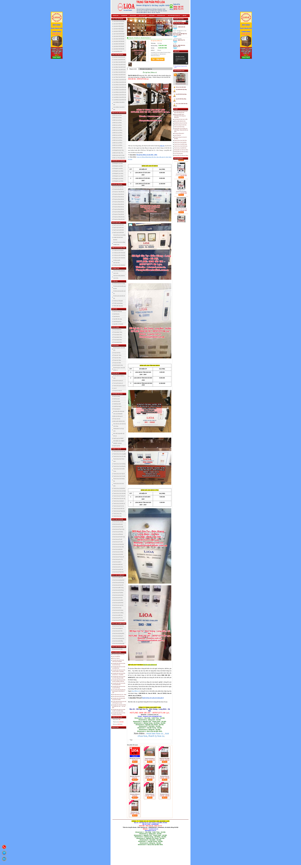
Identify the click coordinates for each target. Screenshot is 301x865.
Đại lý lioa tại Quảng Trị (118, 636)
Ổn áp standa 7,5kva (117, 332)
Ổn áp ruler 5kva (116, 352)
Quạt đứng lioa (116, 316)
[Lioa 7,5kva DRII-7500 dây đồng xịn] (181, 172)
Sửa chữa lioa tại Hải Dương (118, 696)
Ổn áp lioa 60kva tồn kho (118, 211)
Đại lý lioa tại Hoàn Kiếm (118, 546)
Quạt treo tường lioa (117, 311)
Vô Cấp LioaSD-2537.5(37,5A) (116, 261)
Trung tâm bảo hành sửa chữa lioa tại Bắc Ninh (118, 667)
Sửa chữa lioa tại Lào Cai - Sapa (119, 694)
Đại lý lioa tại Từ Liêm (118, 541)
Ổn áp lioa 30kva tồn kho (118, 204)
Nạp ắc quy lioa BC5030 (118, 232)
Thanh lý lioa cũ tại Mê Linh (119, 503)
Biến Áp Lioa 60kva (117, 127)
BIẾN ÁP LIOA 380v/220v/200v (119, 112)
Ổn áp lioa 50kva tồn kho (118, 209)
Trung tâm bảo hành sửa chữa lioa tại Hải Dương (118, 664)
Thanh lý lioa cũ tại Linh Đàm (119, 491)
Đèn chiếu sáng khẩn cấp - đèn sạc (119, 434)
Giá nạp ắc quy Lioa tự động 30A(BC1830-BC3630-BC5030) (119, 237)
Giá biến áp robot (117, 403)
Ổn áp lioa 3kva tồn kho (118, 186)
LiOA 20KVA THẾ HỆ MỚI (118, 41)
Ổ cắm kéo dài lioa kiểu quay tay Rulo (119, 287)
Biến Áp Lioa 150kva (117, 132)
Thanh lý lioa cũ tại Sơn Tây (119, 498)
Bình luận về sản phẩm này (146, 69)
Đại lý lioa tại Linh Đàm (118, 551)
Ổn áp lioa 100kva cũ (134, 794)
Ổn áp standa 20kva (117, 339)
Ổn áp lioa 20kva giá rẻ (179, 133)
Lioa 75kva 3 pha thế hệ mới (119, 77)
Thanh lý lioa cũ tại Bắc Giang (180, 144)
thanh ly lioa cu (156, 736)
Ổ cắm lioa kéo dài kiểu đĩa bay (119, 297)
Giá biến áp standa (117, 406)
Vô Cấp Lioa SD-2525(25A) (119, 257)
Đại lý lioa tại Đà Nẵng (118, 641)
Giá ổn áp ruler (116, 398)
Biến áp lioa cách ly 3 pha (118, 155)
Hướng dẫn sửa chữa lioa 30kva (181, 151)
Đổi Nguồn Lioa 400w (118, 166)
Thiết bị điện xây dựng (118, 305)
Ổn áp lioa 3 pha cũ (117, 390)
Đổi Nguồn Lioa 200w (118, 163)
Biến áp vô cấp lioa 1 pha (118, 247)
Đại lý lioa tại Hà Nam (118, 597)
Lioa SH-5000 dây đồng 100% (181, 161)
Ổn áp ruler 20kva (117, 362)
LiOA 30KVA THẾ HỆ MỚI (118, 46)
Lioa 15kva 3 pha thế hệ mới (119, 64)
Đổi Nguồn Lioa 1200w (118, 173)
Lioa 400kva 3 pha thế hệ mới (119, 92)
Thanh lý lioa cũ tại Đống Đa (119, 466)
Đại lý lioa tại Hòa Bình (118, 600)
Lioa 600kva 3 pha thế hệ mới (119, 97)
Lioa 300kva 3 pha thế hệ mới (119, 89)
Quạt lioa (114, 309)
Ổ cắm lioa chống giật (118, 300)
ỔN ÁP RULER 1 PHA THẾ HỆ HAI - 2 (119, 369)
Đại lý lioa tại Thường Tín (118, 556)
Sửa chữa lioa (142, 15)
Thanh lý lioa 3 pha (117, 516)
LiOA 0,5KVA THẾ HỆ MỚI (118, 21)
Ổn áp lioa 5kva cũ (150, 776)
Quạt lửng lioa (116, 314)
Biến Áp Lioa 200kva (117, 135)
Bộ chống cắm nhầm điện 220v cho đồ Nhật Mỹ (118, 412)
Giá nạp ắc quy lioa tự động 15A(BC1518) (119, 243)
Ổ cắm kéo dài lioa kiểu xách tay (119, 292)
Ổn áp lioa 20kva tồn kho (118, 199)
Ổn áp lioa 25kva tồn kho (118, 201)
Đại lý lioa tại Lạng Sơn (118, 605)
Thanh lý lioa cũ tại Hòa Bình (180, 142)
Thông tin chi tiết (133, 69)
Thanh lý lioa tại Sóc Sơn (118, 506)
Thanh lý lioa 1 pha (117, 513)
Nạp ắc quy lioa (116, 222)
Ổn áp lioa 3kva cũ (135, 812)
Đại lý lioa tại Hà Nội (117, 519)
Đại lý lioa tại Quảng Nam (118, 638)
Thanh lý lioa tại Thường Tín (119, 496)
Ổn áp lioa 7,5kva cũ (164, 794)
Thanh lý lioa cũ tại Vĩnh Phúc (180, 140)
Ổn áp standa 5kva (117, 329)
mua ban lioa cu (154, 733)
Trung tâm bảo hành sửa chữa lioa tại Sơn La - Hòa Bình (118, 674)
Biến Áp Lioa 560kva (117, 145)
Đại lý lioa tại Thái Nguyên (119, 620)
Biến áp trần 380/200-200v (119, 421)
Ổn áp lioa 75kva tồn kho (118, 214)
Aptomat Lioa (115, 268)
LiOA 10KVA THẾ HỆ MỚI (118, 36)
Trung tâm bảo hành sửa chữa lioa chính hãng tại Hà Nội (118, 677)
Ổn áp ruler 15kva (117, 360)
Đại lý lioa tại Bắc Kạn (118, 615)
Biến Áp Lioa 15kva (117, 117)
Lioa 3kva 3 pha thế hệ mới (119, 57)
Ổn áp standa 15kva (117, 337)
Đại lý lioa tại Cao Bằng (118, 612)
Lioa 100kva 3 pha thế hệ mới (119, 79)
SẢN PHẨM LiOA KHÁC (117, 393)
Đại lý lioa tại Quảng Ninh (118, 580)
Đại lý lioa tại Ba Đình (118, 549)
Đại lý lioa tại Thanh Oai (118, 572)
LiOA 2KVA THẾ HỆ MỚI (118, 26)
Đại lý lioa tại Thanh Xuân (118, 529)
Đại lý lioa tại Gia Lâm (118, 524)
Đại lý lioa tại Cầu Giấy (118, 526)
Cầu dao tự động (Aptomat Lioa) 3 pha (119, 277)
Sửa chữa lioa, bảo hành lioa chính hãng (119, 425)
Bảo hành (151, 15)
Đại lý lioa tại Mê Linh (118, 564)
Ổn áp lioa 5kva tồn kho (118, 189)
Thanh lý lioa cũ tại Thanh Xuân (118, 460)
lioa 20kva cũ (136, 691)
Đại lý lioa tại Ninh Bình (118, 602)
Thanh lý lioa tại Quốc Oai (118, 508)
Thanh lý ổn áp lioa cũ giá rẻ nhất (149, 758)
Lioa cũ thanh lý (177, 135)
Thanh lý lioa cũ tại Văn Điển (119, 493)
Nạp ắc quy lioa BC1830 (118, 225)
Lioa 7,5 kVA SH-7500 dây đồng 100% (181, 213)
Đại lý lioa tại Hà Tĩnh (117, 631)
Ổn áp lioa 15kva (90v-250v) (165, 758)
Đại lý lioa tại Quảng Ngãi (118, 643)
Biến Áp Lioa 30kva (117, 122)
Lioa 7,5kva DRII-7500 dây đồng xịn (181, 178)
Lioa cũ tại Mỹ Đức (116, 656)
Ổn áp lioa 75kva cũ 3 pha (135, 776)
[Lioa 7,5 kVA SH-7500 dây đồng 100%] (181, 207)
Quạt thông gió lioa (117, 321)
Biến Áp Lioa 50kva (117, 125)
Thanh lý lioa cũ (116, 449)
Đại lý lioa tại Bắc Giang (118, 587)
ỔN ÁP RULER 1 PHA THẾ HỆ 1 (119, 349)
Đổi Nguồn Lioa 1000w (118, 171)
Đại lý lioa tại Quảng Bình (118, 633)
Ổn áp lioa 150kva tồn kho (118, 219)
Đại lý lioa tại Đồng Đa (118, 534)
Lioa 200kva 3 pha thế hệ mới (119, 84)
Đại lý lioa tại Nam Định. (118, 595)
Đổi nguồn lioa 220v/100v (118, 161)
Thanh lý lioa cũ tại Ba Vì (118, 501)
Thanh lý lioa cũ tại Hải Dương (180, 146)
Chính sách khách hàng (179, 126)
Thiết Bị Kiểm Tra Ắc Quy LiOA (118, 430)
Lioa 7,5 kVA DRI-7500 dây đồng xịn (181, 195)
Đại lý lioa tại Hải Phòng (118, 590)
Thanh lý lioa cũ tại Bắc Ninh (180, 148)
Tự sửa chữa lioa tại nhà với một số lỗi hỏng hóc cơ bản (119, 702)
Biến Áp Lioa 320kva (117, 140)
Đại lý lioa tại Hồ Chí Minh (118, 646)
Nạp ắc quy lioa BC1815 (118, 227)
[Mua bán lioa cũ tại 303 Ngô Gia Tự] (135, 752)
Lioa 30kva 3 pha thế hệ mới (119, 69)
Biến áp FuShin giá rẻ (118, 416)
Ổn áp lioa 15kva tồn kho (118, 196)
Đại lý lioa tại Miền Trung (118, 623)
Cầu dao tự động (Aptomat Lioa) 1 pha (119, 272)
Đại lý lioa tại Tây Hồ (117, 539)
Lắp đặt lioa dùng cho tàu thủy (180, 123)
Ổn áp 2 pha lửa (116, 418)
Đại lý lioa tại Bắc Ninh (118, 577)
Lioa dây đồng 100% (117, 51)
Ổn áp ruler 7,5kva (117, 355)
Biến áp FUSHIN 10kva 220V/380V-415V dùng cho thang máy (180, 116)
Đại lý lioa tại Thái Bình (118, 592)
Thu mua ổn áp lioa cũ (118, 383)
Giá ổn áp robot (116, 396)
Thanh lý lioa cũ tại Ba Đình (119, 488)
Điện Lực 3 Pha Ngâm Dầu (119, 157)
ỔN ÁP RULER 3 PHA (118, 365)
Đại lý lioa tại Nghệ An (118, 628)
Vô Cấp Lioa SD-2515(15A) (119, 255)
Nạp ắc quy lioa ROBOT (118, 438)
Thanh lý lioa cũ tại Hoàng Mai (118, 480)
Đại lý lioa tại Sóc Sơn (118, 566)
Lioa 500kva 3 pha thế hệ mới (119, 94)
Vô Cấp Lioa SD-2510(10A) (119, 252)
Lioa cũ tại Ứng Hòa (178, 153)
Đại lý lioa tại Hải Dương (118, 582)
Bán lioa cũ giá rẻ (116, 658)
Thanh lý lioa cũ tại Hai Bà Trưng (118, 470)
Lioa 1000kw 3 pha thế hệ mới (118, 103)
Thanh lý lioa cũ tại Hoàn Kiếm (118, 485)
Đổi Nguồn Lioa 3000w (118, 181)
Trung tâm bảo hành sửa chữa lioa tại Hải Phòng (118, 687)
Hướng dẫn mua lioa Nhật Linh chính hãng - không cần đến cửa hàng (181, 130)
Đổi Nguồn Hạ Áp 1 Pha (118, 150)
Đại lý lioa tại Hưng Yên (118, 585)
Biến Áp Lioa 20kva (117, 120)
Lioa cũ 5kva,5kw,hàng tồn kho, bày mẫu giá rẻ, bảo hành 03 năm (119, 691)
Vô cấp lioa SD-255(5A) (118, 250)
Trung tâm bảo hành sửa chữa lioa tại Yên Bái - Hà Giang (118, 670)
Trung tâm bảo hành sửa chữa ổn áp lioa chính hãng (118, 713)
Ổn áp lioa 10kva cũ (164, 776)
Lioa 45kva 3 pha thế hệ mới (119, 72)
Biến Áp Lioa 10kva (117, 115)
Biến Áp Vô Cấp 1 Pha (118, 152)
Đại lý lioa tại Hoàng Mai (118, 544)
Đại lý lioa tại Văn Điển (118, 554)
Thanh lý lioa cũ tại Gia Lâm (119, 451)
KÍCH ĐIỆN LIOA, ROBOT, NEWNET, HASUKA (118, 442)
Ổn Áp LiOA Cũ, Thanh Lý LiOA (118, 377)
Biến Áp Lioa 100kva (117, 130)
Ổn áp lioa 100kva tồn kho (118, 216)
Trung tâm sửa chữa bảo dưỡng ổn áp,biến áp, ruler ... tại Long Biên (119, 706)
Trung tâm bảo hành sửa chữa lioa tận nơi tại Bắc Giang (118, 710)
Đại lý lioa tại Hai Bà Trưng (119, 536)
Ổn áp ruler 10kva (117, 357)
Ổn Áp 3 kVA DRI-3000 (180, 87)
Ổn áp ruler (115, 345)
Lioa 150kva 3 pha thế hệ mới (119, 82)
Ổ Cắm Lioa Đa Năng (118, 303)
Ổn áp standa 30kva (117, 342)
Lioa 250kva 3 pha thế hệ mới (119, 87)
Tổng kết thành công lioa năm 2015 (180, 67)
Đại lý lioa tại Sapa (117, 607)
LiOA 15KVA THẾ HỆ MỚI (118, 38)
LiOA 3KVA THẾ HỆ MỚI (118, 28)
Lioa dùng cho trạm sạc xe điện (180, 119)
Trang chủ (115, 15)
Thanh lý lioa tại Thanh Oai (119, 511)
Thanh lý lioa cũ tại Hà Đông (119, 463)
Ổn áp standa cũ (116, 408)
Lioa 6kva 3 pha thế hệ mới (119, 59)
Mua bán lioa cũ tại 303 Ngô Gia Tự (135, 758)
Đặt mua (158, 59)
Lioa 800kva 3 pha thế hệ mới (119, 99)
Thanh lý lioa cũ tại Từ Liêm (119, 476)
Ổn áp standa (115, 327)
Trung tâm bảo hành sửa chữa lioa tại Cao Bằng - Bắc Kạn (118, 680)
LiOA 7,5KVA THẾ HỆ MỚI (118, 33)
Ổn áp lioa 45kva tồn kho (118, 206)
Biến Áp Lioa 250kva (117, 137)
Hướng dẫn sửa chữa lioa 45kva (181, 149)
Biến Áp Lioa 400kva (117, 142)
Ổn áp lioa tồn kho (117, 184)
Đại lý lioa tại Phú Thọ (118, 617)
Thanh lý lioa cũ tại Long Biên (119, 454)
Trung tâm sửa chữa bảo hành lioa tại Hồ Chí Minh (118, 699)
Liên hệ (184, 15)
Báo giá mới (133, 15)
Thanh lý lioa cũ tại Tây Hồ (119, 473)
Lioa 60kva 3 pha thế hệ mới (119, 74)
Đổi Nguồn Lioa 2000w (118, 178)
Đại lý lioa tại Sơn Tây (118, 559)
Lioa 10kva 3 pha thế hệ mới (119, 62)
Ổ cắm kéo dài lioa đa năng (119, 283)
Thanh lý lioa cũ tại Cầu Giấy (119, 456)
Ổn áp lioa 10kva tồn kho (118, 194)
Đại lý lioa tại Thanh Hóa (118, 625)
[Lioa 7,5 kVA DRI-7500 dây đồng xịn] (181, 189)
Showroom (124, 15)
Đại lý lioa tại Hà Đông (118, 531)
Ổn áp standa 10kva (117, 334)
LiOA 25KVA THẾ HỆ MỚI (118, 43)
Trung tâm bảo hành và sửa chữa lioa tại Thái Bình (118, 661)
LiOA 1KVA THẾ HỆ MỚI (118, 23)
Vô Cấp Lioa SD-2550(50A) (119, 265)
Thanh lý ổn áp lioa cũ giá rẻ (119, 385)
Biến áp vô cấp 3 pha (117, 147)
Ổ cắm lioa (115, 281)
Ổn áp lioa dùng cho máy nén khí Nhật (180, 138)
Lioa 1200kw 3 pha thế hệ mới (118, 108)
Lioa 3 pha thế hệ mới (117, 54)
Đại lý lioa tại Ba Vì (117, 561)
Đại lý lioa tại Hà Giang (118, 610)
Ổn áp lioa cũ (115, 373)
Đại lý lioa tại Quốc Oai (118, 569)
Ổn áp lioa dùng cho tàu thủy (118, 654)
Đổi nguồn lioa (161, 15)
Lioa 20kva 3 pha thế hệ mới (119, 67)
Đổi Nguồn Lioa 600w (118, 168)
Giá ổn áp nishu (116, 401)
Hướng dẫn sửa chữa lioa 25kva (181, 155)
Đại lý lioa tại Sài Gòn (118, 649)
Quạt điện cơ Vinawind (118, 324)
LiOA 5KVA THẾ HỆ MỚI (118, 31)
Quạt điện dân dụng (117, 319)
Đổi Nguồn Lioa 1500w (118, 176)
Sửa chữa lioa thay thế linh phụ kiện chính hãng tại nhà (180, 112)
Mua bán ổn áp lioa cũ (174, 15)
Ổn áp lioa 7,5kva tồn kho (118, 191)
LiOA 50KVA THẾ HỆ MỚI (118, 49)
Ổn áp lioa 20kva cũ (149, 794)
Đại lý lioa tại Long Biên (118, 521)
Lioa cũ (114, 388)
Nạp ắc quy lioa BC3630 (118, 230)
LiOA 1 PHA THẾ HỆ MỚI (117, 18)
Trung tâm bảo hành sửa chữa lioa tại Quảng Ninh (118, 684)
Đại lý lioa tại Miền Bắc (118, 575)
